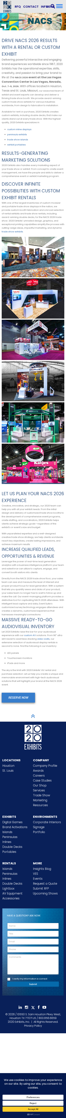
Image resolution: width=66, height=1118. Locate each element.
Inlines (6, 842)
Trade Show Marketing (41, 797)
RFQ (18, 6)
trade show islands (17, 139)
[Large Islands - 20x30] (33, 339)
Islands (7, 832)
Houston (8, 766)
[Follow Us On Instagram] (26, 1007)
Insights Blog (42, 869)
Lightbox (8, 888)
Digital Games (12, 822)
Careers (39, 776)
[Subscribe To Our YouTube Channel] (44, 1007)
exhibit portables (16, 144)
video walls (43, 638)
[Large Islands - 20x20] (33, 380)
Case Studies (42, 780)
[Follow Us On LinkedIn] (20, 1007)
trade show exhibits (12, 231)
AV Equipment (12, 893)
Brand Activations (14, 827)
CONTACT (31, 6)
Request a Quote (45, 884)
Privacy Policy (33, 1026)
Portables (9, 852)
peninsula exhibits (17, 134)
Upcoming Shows (45, 893)
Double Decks (12, 847)
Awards (38, 771)
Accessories (10, 898)
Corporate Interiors (47, 822)
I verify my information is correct (29, 978)
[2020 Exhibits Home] (33, 736)
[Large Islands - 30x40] (33, 297)
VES (35, 874)
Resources (40, 805)
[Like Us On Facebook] (39, 1007)
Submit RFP (41, 888)
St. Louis (8, 771)
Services (39, 790)
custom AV (30, 635)
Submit (33, 984)
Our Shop (40, 785)
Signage (39, 827)
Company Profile (45, 766)
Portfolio (39, 832)
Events (37, 879)
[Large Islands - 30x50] (33, 256)
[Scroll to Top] (33, 716)
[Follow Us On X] (33, 1007)
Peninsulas (9, 837)
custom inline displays (19, 129)
